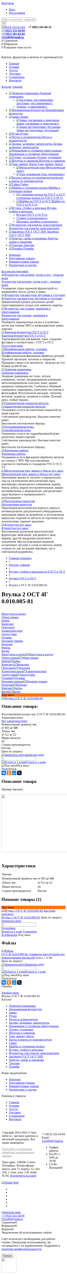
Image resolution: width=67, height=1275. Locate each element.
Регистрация (17, 12)
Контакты (7, 3)
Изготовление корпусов (16, 504)
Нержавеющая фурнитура (25, 1009)
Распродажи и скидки (23, 265)
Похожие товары (12, 681)
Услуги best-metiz (12, 345)
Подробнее (8, 928)
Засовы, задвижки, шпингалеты (29, 1022)
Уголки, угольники (21, 1029)
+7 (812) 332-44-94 (13, 30)
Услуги (13, 70)
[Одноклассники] (9, 773)
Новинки (15, 255)
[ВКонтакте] (3, 773)
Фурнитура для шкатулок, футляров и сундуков (31, 298)
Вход (12, 9)
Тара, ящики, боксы (21, 1036)
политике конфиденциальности (21, 1249)
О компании (17, 77)
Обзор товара (9, 657)
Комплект (7, 664)
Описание (7, 667)
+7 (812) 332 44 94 (12, 1215)
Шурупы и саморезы (22, 1032)
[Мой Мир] (14, 773)
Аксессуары (9, 674)
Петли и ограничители (23, 1019)
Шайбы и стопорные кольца (27, 1046)
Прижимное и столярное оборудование (34, 1026)
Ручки (13, 1016)
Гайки (13, 1043)
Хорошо (7, 1255)
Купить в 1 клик (35, 762)
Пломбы (14, 1066)
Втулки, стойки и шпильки (26, 1049)
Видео (5, 691)
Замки (13, 1012)
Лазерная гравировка (14, 372)
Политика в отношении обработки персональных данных (18, 1152)
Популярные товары (22, 258)
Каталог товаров (12, 86)
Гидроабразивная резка (16, 430)
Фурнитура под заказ (14, 528)
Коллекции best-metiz (14, 271)
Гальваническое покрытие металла (23, 406)
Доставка (15, 73)
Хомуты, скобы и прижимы (26, 1059)
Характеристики (12, 671)
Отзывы (14, 66)
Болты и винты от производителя (30, 1039)
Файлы (5, 688)
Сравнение (30, 931)
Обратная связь (11, 1212)
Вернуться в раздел (13, 654)
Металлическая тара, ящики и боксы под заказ (30, 474)
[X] (19, 773)
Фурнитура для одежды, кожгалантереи (34, 1053)
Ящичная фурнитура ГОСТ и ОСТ (23, 335)
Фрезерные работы (13, 453)
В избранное (9, 935)
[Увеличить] (22, 698)
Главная (14, 63)
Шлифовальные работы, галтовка (22, 352)
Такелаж (14, 1063)
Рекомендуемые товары (24, 261)
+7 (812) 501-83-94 (13, 33)
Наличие (7, 684)
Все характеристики (14, 721)
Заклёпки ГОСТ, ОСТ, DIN (26, 1056)
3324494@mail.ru (12, 37)
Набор (5, 661)
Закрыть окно (10, 992)
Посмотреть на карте (23, 1175)
